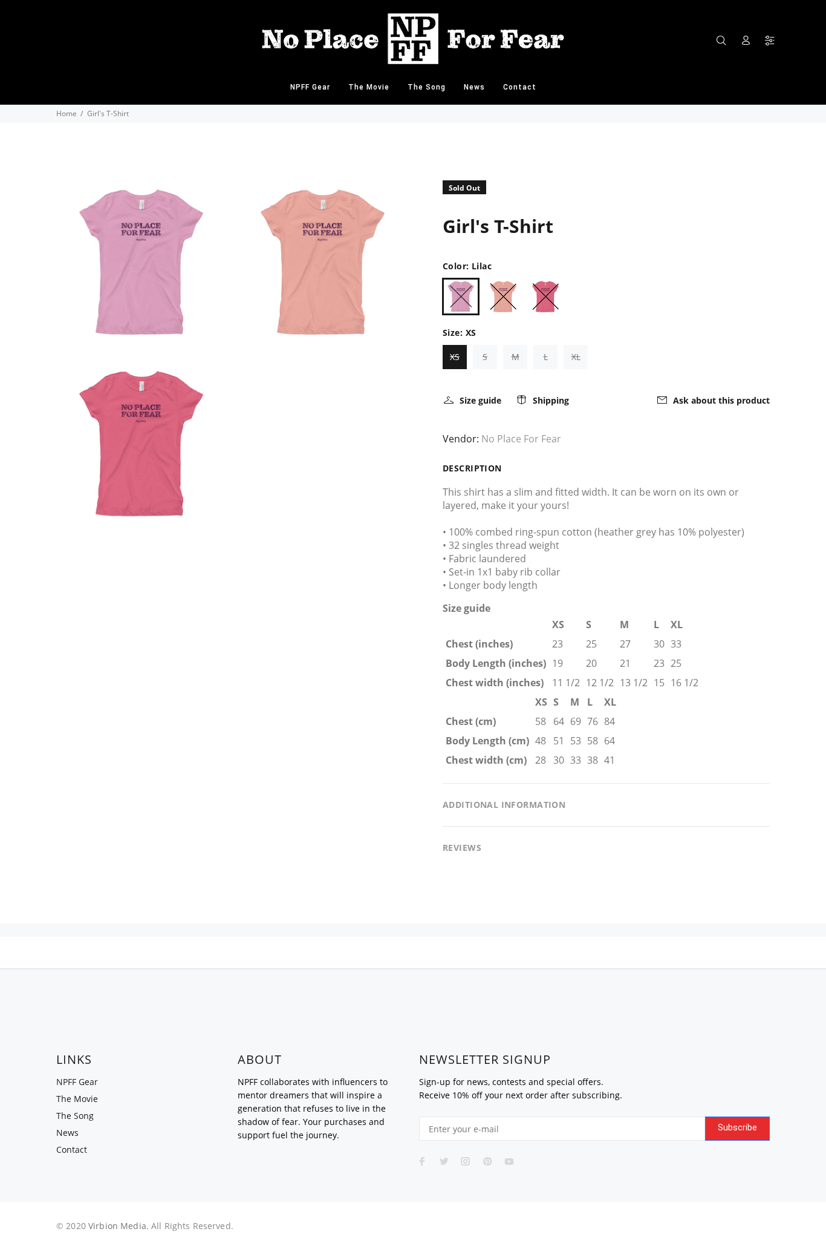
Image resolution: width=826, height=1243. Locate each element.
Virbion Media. (118, 1226)
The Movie (77, 1098)
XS (455, 356)
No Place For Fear (521, 438)
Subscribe (737, 1127)
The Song (75, 1115)
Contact (71, 1149)
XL (575, 356)
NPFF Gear (77, 1081)
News (67, 1132)
